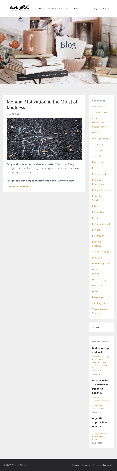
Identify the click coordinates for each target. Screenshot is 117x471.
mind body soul (101, 224)
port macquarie (101, 263)
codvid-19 (97, 144)
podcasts (97, 257)
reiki (95, 291)
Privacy (86, 465)
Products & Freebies (59, 8)
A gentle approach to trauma (99, 422)
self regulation (100, 303)
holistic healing (101, 190)
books (95, 132)
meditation (98, 212)
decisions (97, 162)
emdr (95, 168)
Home (41, 8)
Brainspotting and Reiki (100, 350)
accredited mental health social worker (100, 122)
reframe (97, 285)
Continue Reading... (19, 186)
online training (100, 251)
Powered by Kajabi (103, 465)
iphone (96, 206)
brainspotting (100, 138)
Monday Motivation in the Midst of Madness (42, 105)
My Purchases (102, 8)
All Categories (100, 106)
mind (95, 218)
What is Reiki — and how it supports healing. (100, 386)
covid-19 (96, 156)
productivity (99, 279)
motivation (98, 235)
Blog (76, 8)
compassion (99, 150)
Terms (75, 465)
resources (98, 297)
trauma (99, 371)
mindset (96, 229)
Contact (86, 8)
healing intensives (99, 433)
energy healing (100, 174)
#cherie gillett (100, 112)
